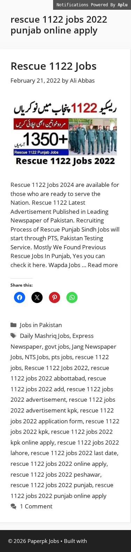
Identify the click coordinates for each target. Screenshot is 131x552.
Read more (103, 265)
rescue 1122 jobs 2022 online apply (58, 464)
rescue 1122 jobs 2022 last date (74, 453)
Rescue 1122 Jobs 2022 (56, 368)
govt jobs (57, 346)
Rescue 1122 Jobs (53, 66)
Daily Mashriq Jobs (45, 336)
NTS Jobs (37, 357)
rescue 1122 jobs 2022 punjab (51, 485)
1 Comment (36, 506)
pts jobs (61, 357)
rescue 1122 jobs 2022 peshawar (55, 474)
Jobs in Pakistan (41, 325)
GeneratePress (105, 540)
